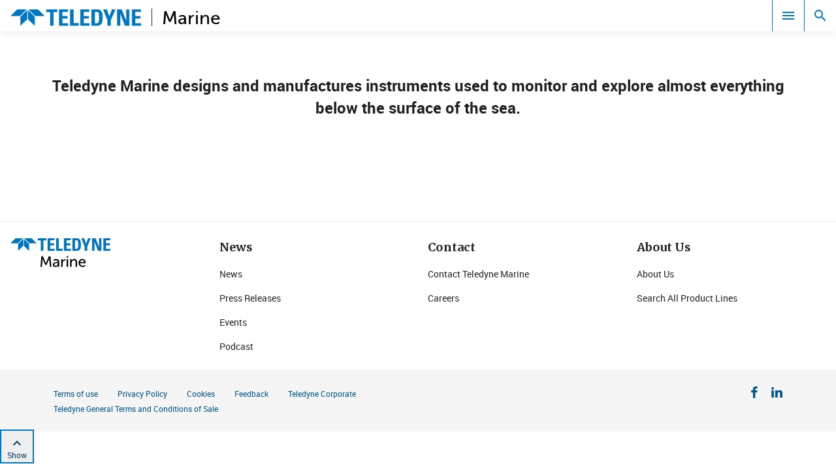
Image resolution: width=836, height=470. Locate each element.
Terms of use (76, 393)
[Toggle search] (820, 15)
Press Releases (250, 298)
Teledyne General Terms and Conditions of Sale (136, 408)
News (230, 274)
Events (233, 322)
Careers (443, 298)
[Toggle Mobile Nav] (788, 15)
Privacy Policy (142, 393)
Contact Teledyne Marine (478, 274)
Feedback (251, 393)
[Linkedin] (776, 394)
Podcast (236, 346)
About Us (655, 274)
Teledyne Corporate (322, 393)
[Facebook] (754, 394)
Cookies (201, 393)
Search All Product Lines (687, 298)
